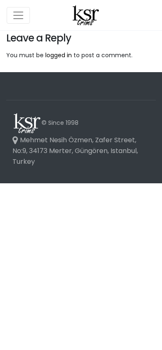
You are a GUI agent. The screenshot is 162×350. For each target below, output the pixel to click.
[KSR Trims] (85, 15)
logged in (58, 55)
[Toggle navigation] (18, 15)
